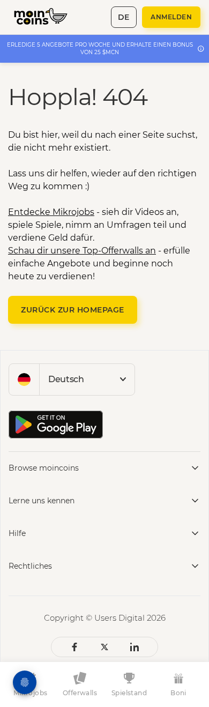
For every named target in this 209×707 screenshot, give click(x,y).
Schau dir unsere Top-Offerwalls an (82, 250)
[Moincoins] (46, 17)
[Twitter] (104, 647)
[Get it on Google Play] (56, 424)
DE (124, 17)
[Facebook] (74, 647)
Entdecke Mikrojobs (51, 212)
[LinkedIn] (134, 647)
